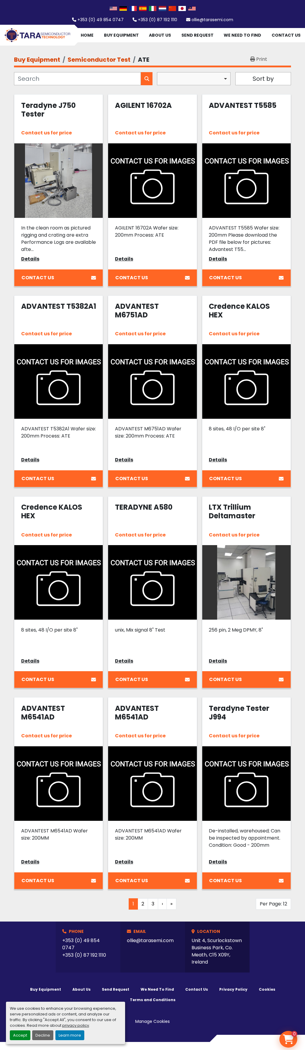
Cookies (267, 989)
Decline (42, 1035)
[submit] (146, 78)
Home (87, 35)
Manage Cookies (152, 1021)
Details (30, 258)
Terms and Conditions (152, 999)
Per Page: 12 (273, 903)
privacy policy (75, 1025)
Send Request (197, 35)
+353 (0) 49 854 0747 (100, 20)
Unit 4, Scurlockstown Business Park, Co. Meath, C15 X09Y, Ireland (217, 951)
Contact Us (286, 35)
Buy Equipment (121, 35)
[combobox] (194, 78)
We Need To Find (242, 35)
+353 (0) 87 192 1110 (157, 20)
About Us (160, 35)
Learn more (70, 1035)
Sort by (263, 79)
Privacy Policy (233, 989)
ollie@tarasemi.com (212, 20)
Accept (20, 1035)
